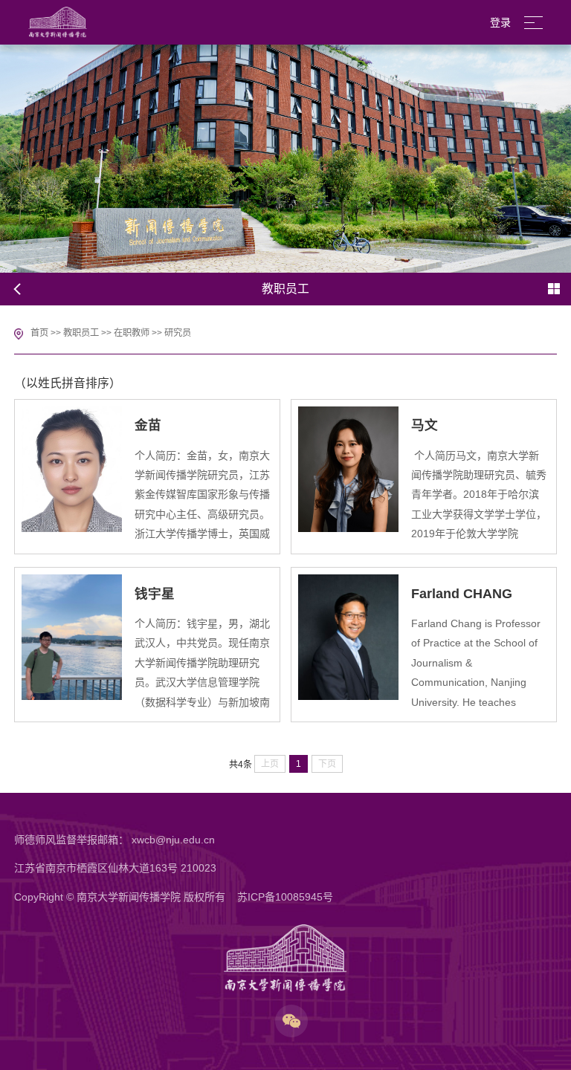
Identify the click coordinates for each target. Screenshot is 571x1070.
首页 (39, 333)
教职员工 (81, 333)
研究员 (177, 333)
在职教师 (131, 333)
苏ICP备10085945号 (285, 897)
